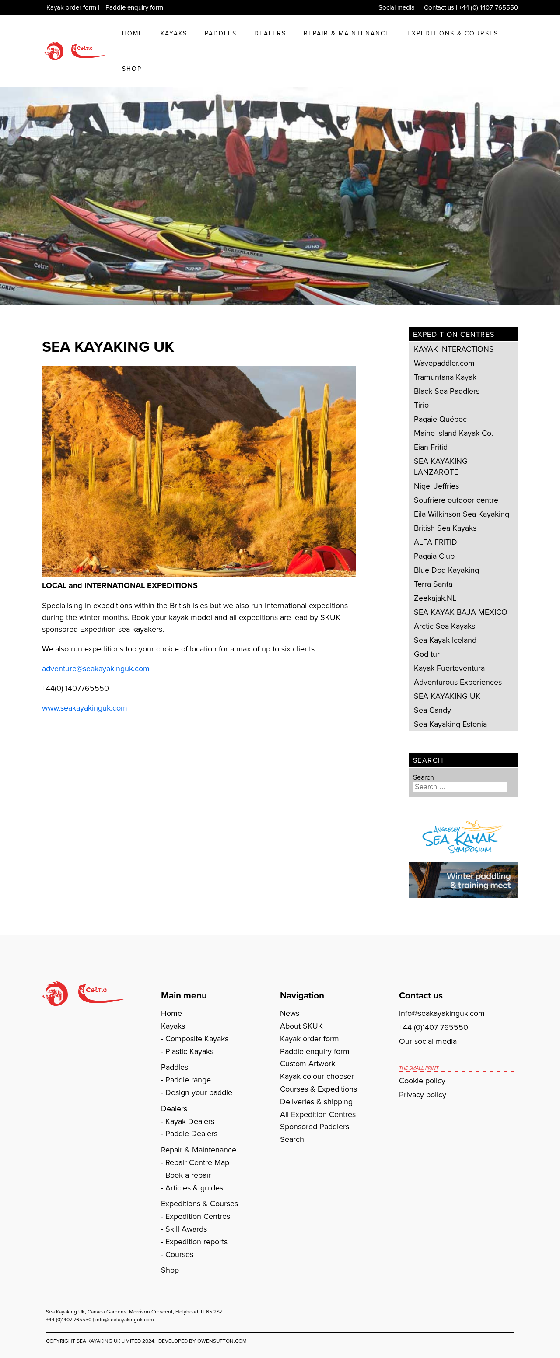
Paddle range (188, 1079)
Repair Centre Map (197, 1162)
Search (423, 777)
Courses (179, 1254)
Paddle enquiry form (134, 7)
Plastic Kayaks (189, 1051)
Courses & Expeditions (318, 1088)
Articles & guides (194, 1187)
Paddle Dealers (191, 1133)
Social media (396, 7)
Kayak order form (71, 7)
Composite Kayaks (196, 1038)
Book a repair (188, 1174)
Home (132, 33)
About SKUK (301, 1025)
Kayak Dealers (189, 1121)
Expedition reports (196, 1241)
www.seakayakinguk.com (84, 707)
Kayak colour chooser (317, 1076)
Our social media (428, 1041)
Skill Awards (186, 1228)
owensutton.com (222, 1340)
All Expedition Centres (318, 1114)
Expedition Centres (197, 1216)
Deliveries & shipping (316, 1101)
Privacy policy (422, 1094)
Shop (132, 68)
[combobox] (460, 787)
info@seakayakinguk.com (442, 1013)
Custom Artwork (307, 1063)
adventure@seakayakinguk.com (96, 668)
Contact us (439, 7)
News (289, 1013)
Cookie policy (422, 1080)
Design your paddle (198, 1092)
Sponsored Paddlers (314, 1126)
